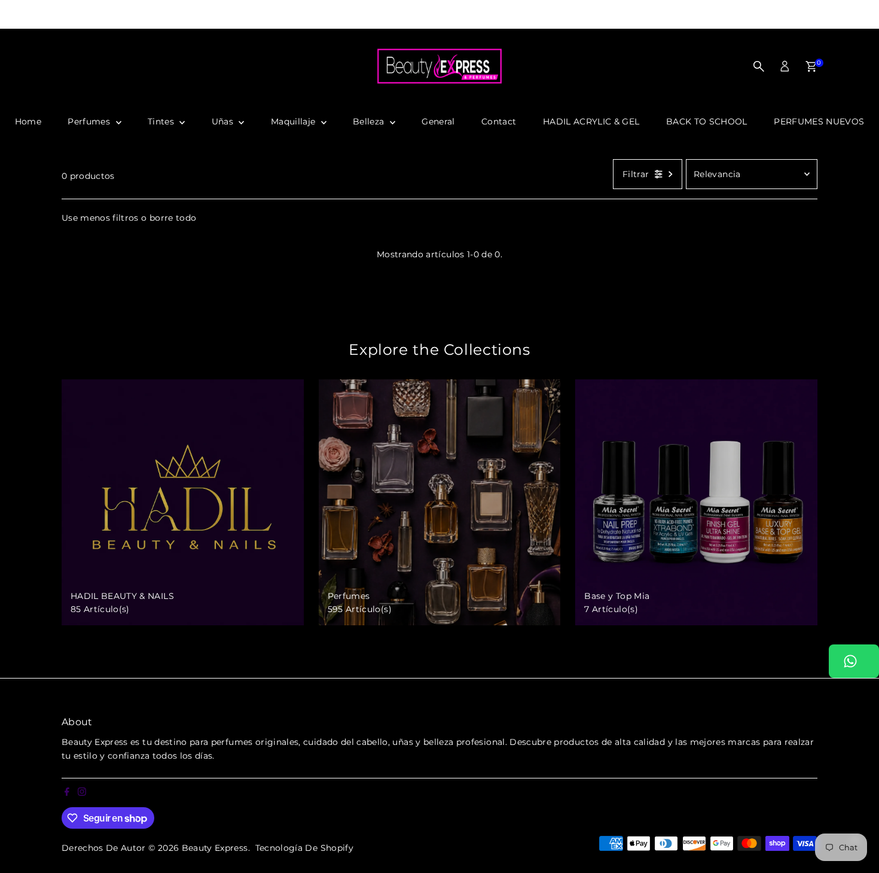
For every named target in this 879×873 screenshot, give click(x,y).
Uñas (224, 121)
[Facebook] (5, 14)
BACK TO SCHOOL (706, 121)
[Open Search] (758, 66)
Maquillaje (294, 121)
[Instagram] (20, 14)
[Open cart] (811, 66)
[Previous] (235, 14)
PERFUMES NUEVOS (819, 121)
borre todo (173, 217)
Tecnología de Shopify (304, 847)
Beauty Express (215, 847)
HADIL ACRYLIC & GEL (591, 121)
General (438, 121)
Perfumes (90, 121)
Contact (498, 121)
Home (28, 121)
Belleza (370, 121)
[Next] (643, 14)
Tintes (162, 121)
